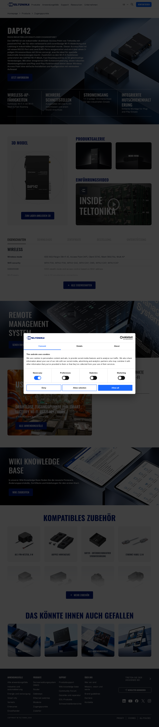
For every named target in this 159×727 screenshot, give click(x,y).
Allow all (115, 388)
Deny (44, 388)
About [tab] (116, 346)
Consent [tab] (42, 346)
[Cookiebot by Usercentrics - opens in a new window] (122, 338)
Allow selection (79, 388)
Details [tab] (80, 346)
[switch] (65, 378)
